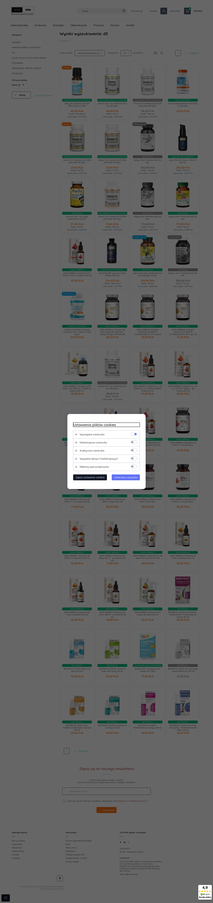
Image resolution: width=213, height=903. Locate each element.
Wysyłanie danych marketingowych (99, 458)
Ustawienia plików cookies (94, 425)
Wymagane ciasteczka (92, 434)
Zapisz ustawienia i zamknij (90, 477)
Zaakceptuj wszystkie (125, 477)
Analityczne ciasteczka (92, 450)
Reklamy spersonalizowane (94, 466)
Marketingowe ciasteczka (93, 442)
